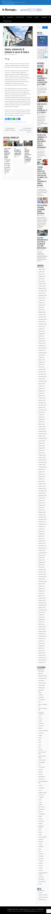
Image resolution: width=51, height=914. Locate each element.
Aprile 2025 (41, 307)
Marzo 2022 (42, 395)
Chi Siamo (4, 2)
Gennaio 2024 (42, 343)
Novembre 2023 (42, 348)
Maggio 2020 (42, 448)
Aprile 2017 (41, 536)
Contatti (8, 2)
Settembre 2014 (43, 610)
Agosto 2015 (42, 583)
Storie (40, 851)
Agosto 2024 (42, 326)
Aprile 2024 (41, 336)
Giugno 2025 (42, 302)
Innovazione (41, 779)
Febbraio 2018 (42, 512)
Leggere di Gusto (43, 792)
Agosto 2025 (42, 298)
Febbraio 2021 (42, 426)
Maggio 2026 (42, 276)
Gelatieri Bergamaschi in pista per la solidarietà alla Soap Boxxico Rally (42, 243)
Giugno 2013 (42, 643)
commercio (11, 121)
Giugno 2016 (42, 560)
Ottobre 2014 (42, 607)
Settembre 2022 (43, 381)
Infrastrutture (42, 776)
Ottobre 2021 (42, 407)
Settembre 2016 (43, 552)
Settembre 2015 (43, 581)
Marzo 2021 (42, 424)
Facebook (48, 1)
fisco (40, 747)
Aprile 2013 (41, 648)
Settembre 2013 (43, 636)
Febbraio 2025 (42, 312)
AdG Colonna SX (42, 678)
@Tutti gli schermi (43, 675)
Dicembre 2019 (42, 460)
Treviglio (41, 868)
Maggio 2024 (42, 333)
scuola (40, 834)
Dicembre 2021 (42, 402)
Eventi (40, 737)
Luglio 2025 (41, 300)
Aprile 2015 (41, 593)
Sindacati (41, 841)
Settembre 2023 (43, 352)
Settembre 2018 (43, 495)
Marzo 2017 (42, 538)
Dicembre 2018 (42, 488)
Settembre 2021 (43, 409)
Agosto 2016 (42, 555)
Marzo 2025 (42, 309)
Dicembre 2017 (42, 517)
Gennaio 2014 (42, 629)
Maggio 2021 (42, 419)
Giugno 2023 (42, 359)
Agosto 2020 (42, 440)
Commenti (41, 723)
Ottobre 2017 (42, 521)
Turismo (40, 870)
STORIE (36, 17)
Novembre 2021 (42, 405)
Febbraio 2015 (42, 598)
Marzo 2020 (42, 452)
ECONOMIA (10, 17)
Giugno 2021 (42, 417)
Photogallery (42, 814)
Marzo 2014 (42, 624)
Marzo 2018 (42, 510)
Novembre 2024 (42, 319)
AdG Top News (42, 683)
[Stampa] (8, 60)
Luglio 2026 (41, 271)
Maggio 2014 (42, 619)
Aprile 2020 (41, 450)
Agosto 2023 (42, 355)
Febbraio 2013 (42, 652)
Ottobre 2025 (42, 293)
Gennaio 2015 (42, 600)
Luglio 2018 (41, 500)
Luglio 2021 (41, 414)
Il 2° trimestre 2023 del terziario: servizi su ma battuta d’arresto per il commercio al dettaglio (28, 155)
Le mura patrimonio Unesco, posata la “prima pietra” (25, 130)
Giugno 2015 (42, 588)
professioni (41, 821)
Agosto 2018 (42, 498)
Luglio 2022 (41, 386)
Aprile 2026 (41, 278)
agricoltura (41, 690)
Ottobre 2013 (42, 633)
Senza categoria (42, 837)
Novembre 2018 (42, 490)
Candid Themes (39, 911)
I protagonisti (42, 762)
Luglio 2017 (41, 529)
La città (40, 785)
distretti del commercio (18, 121)
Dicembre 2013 (42, 631)
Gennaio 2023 (42, 371)
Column (40, 721)
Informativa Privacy (15, 2)
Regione (40, 823)
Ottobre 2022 (42, 379)
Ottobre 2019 (42, 464)
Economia (41, 733)
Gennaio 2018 (42, 514)
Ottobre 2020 (42, 436)
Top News (41, 858)
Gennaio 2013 (42, 655)
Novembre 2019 (42, 462)
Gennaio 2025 (42, 314)
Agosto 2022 (42, 383)
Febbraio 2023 (42, 369)
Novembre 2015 (42, 576)
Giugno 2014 (42, 617)
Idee (40, 764)
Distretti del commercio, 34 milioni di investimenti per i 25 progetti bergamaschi (42, 141)
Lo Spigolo (41, 797)
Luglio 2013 (41, 641)
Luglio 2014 (41, 614)
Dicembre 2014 (42, 602)
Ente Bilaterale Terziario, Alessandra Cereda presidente (42, 209)
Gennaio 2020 (42, 457)
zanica (25, 121)
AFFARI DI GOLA (7, 21)
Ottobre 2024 (42, 321)
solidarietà (41, 846)
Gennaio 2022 (42, 400)
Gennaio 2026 (42, 286)
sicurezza (41, 839)
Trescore (41, 865)
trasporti (41, 863)
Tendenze (41, 853)
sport (40, 849)
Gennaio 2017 (42, 543)
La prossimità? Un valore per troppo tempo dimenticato (17, 152)
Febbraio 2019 (42, 483)
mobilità (40, 804)
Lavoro (40, 790)
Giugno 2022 (42, 388)
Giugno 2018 (42, 502)
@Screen (41, 673)
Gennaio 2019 (42, 486)
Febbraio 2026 (42, 283)
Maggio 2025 (42, 305)
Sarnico (40, 832)
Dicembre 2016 (42, 545)
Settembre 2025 (43, 295)
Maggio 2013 (42, 645)
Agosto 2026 (42, 269)
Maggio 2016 (42, 562)
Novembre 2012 (42, 660)
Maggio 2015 (42, 591)
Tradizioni (41, 860)
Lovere (40, 802)
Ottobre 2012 (42, 662)
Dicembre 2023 (42, 345)
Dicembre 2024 (42, 317)
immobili (40, 769)
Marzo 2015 (42, 595)
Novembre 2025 (42, 290)
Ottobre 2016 (42, 550)
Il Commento (42, 767)
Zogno (40, 883)
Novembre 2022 (42, 376)
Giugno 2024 (42, 331)
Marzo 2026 (42, 281)
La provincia (41, 787)
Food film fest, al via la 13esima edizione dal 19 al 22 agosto (42, 108)
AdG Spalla (41, 680)
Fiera (40, 745)
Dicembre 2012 (42, 657)
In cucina (41, 774)
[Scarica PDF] (6, 60)
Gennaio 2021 (42, 429)
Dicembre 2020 (42, 431)
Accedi (40, 892)
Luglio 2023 (41, 357)
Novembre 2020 (42, 433)
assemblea (41, 697)
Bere (40, 702)
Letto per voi (42, 795)
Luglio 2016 (41, 557)
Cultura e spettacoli (43, 730)
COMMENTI (44, 17)
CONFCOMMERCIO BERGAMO (8, 3)
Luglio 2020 (41, 443)
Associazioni (42, 699)
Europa (40, 735)
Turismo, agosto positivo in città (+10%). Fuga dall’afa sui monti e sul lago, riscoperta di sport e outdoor (42, 176)
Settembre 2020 (43, 438)
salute (40, 829)
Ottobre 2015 (42, 579)
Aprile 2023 (41, 364)
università (41, 876)
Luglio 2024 (41, 328)
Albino (40, 692)
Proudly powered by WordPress (15, 911)
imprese (40, 772)
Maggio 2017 (42, 533)
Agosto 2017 (42, 526)
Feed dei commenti (43, 897)
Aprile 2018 (41, 507)
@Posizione (41, 671)
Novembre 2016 (42, 548)
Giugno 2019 (42, 474)
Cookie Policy (22, 2)
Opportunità (41, 809)
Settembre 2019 (43, 467)
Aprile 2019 (41, 479)
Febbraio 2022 (42, 398)
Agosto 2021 (42, 412)
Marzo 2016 (42, 567)
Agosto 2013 (42, 638)
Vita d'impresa (42, 881)
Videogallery (41, 879)
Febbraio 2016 (42, 569)
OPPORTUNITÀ (20, 17)
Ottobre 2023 (42, 350)
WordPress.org (42, 899)
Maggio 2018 (42, 505)
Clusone (40, 718)
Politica (40, 816)
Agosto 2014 (42, 612)
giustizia (40, 749)
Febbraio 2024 (42, 340)
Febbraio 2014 (42, 626)
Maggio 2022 (42, 390)
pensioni (40, 811)
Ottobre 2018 (42, 493)
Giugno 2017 (42, 531)
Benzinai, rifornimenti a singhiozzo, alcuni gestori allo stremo (42, 80)
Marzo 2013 (42, 650)
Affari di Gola (42, 685)
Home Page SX (42, 760)
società (40, 844)
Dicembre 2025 (42, 288)
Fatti (40, 742)
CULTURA (29, 17)
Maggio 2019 (42, 476)
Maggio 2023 (42, 362)
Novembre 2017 (42, 519)
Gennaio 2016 (42, 571)
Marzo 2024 (42, 338)
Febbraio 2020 (42, 455)
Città (40, 716)
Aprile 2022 (41, 393)
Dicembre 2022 (42, 374)
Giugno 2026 (42, 274)
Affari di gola (42, 687)
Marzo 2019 (42, 481)
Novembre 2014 (42, 605)
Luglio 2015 (41, 586)
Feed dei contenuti (43, 894)
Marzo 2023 (42, 367)
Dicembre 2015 (42, 574)
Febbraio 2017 (42, 541)
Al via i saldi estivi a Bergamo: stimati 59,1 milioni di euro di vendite (7, 160)
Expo (40, 740)
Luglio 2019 (41, 471)
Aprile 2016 (41, 564)
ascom (7, 121)
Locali (40, 799)
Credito (40, 728)
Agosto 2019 (42, 469)
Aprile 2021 (41, 421)
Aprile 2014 (41, 622)
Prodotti (40, 818)
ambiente (41, 694)
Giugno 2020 (42, 445)
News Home (42, 806)
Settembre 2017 (43, 524)
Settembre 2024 (43, 324)
